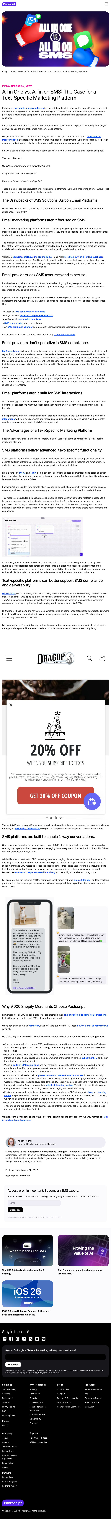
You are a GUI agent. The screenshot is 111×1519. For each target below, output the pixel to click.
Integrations (7, 1477)
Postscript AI (8, 1398)
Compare (61, 1393)
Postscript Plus (8, 1415)
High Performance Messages (38, 1408)
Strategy (33, 1389)
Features (33, 1423)
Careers (5, 1442)
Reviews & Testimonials (67, 1398)
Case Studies (63, 1389)
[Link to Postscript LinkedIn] (24, 1339)
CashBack (6, 1393)
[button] (106, 3)
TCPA (22, 472)
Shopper (6, 1402)
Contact (5, 1467)
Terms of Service (9, 1446)
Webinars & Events (93, 1398)
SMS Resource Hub (93, 1389)
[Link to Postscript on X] (30, 1339)
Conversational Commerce (68, 1407)
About (5, 1438)
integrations (8, 419)
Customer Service (37, 1414)
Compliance (35, 1398)
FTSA (33, 472)
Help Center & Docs (38, 1438)
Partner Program (9, 1481)
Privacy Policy (40, 1217)
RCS (4, 1411)
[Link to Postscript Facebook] (11, 1339)
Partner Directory (9, 1486)
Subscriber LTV (64, 1402)
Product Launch (92, 1402)
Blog (4, 71)
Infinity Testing (8, 1407)
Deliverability (35, 1419)
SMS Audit (89, 1407)
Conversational (36, 1402)
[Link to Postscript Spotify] (43, 1339)
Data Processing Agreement (9, 1457)
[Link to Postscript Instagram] (17, 1339)
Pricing (5, 1425)
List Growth (35, 1393)
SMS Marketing (9, 1389)
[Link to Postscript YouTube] (37, 1339)
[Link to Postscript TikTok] (4, 1339)
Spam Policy (7, 1463)
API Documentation (38, 1442)
